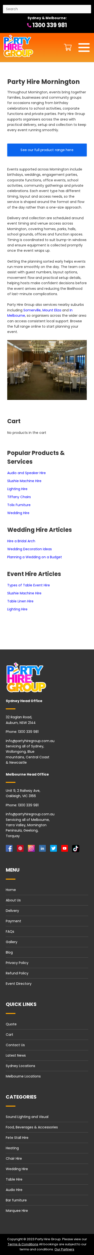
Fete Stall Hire (17, 1137)
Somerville (32, 310)
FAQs (10, 931)
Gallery (11, 941)
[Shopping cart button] (66, 47)
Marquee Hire (17, 1210)
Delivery (12, 910)
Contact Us (15, 1045)
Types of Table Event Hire (28, 585)
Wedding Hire (18, 512)
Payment (13, 921)
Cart (9, 1034)
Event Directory (19, 983)
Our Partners (64, 1249)
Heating (12, 1148)
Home (11, 889)
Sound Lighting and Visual (27, 1116)
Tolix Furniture (19, 504)
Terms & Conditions (23, 1244)
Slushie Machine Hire (24, 480)
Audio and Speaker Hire (26, 472)
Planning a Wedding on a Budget (34, 557)
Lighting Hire (17, 488)
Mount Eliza (51, 310)
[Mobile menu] (84, 47)
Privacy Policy (17, 962)
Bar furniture (16, 1200)
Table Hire (14, 1179)
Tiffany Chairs (19, 496)
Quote (11, 1024)
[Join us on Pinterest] (21, 849)
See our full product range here (47, 149)
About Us (13, 900)
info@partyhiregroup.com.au (30, 740)
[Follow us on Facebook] (10, 849)
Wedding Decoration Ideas (29, 549)
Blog (9, 952)
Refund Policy (17, 973)
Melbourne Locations (23, 1076)
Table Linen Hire (20, 601)
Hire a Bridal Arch (21, 541)
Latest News (16, 1055)
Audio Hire (14, 1189)
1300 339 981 (49, 25)
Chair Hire (14, 1158)
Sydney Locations (20, 1065)
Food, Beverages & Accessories (32, 1127)
